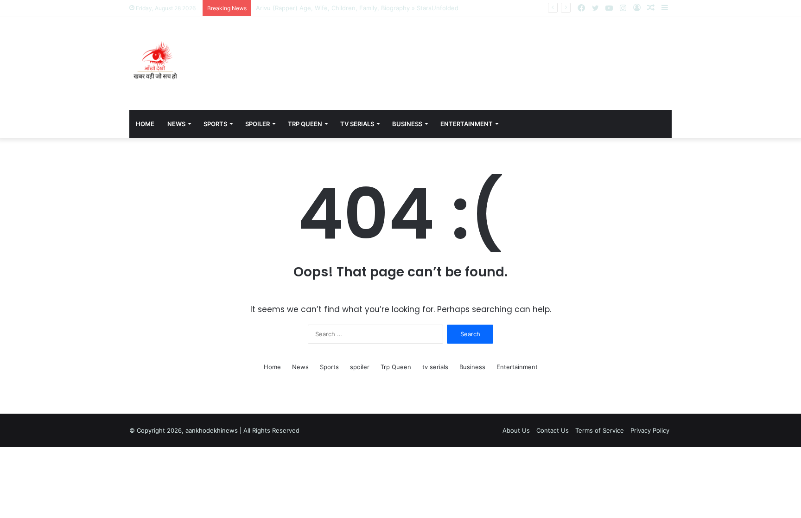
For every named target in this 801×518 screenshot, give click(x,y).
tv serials (357, 124)
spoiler (257, 124)
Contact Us (552, 430)
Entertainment (466, 124)
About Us (516, 430)
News (176, 124)
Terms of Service (599, 430)
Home (145, 124)
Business (407, 124)
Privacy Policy (649, 430)
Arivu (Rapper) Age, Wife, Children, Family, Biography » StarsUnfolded (357, 8)
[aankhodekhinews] (157, 63)
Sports (215, 124)
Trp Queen (305, 124)
